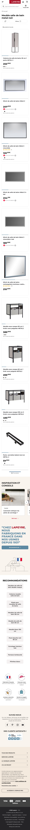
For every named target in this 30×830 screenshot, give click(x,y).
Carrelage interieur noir (15, 647)
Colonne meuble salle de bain (15, 595)
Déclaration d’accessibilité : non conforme (14, 817)
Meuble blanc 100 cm (15, 630)
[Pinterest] (12, 725)
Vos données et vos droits (11, 819)
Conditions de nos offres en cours (14, 812)
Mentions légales (6, 815)
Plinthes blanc (15, 661)
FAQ (22, 822)
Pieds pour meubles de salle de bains (15, 604)
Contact (24, 815)
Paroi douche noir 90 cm (15, 638)
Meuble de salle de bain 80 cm (15, 622)
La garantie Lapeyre (17, 815)
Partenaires (21, 819)
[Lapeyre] (15, 2)
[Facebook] (7, 725)
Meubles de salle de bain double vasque (15, 586)
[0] (27, 2)
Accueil (5, 11)
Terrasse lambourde (15, 655)
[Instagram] (17, 725)
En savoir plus (14, 547)
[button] (18, 21)
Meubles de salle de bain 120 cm (15, 613)
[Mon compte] (23, 2)
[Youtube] (22, 725)
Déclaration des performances (14, 824)
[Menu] (3, 2)
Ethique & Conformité (14, 826)
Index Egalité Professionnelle (13, 822)
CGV (19, 810)
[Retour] (2, 11)
